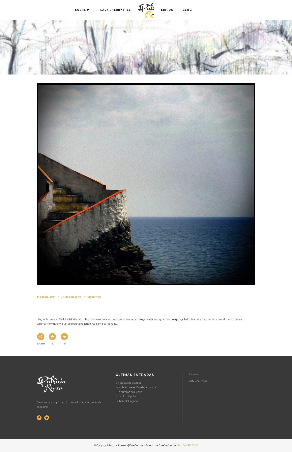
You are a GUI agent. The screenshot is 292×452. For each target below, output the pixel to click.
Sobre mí (194, 374)
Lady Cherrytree (198, 380)
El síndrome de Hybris (129, 391)
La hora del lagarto (127, 401)
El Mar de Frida (60, 307)
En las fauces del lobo (128, 382)
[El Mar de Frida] (146, 184)
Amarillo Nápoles (126, 396)
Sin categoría (73, 296)
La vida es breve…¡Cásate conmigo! (136, 387)
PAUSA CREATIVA (187, 445)
